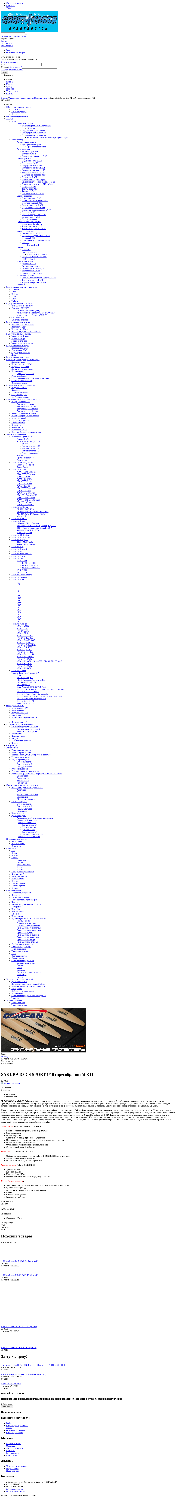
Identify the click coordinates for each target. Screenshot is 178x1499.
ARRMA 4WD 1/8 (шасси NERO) (31, 514)
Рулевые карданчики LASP (34, 214)
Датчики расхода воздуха (33, 268)
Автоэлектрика (23, 149)
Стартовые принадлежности (29, 972)
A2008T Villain (23, 476)
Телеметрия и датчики (21, 741)
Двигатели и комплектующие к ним (22, 785)
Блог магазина (12, 1453)
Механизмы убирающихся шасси (26, 904)
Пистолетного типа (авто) (28, 729)
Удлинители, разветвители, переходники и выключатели (36, 773)
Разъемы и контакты (20, 757)
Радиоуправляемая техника (34, 133)
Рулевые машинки (19, 769)
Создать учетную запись (12, 70)
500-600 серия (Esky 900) (28, 530)
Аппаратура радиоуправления (19, 724)
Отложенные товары (15, 52)
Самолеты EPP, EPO (20, 308)
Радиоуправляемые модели (34, 135)
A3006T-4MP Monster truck (28, 500)
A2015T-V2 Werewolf (26, 488)
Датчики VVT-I (29, 264)
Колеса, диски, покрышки (28, 441)
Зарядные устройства (20, 420)
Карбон (14, 858)
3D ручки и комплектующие (19, 107)
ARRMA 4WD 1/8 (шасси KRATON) (33, 511)
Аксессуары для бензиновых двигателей (35, 818)
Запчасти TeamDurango (21, 575)
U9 (18, 621)
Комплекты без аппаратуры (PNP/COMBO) (36, 313)
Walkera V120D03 (24, 659)
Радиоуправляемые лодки (17, 345)
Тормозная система (25, 275)
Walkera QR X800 (24, 647)
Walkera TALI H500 (25, 656)
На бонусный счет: (12, 1083)
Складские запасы (25, 123)
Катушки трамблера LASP (33, 168)
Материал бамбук (19, 876)
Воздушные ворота (19, 713)
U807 (19, 605)
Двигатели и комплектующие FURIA (28, 984)
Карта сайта (11, 1455)
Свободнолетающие (20, 397)
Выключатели (23, 776)
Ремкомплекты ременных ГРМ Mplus (38, 182)
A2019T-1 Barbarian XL (27, 495)
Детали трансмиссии (26, 231)
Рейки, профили (24, 865)
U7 (18, 593)
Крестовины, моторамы (27, 794)
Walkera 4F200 (23, 626)
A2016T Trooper (24, 490)
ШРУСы (25, 243)
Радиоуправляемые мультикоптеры (21, 287)
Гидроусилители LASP (32, 165)
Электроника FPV (19, 722)
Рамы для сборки (19, 376)
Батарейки (16, 425)
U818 (19, 617)
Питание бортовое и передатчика (26, 432)
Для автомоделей (24, 764)
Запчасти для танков (26, 544)
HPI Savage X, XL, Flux (27, 682)
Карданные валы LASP (32, 233)
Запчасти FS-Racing (20, 535)
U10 (18, 584)
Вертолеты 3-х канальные (22, 324)
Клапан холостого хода (32, 273)
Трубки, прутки (18, 886)
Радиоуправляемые (19, 392)
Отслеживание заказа (10, 59)
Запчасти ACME (18, 469)
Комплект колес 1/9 (30, 451)
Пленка (14, 881)
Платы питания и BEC (21, 364)
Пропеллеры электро (26, 939)
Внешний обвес (24, 439)
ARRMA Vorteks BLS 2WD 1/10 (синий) (19, 1326)
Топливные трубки (19, 951)
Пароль (4, 67)
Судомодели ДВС (19, 350)
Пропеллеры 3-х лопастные (29, 928)
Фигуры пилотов (19, 956)
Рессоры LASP (28, 212)
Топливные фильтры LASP (34, 228)
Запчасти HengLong (20, 540)
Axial (19, 675)
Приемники (16, 734)
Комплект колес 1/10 (31, 446)
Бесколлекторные (19, 801)
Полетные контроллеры (22, 369)
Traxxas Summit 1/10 (25, 701)
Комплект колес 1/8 (30, 448)
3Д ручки (31, 128)
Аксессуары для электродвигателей (27, 787)
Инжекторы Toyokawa (32, 224)
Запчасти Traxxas (19, 577)
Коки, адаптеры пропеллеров (24, 900)
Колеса (14, 902)
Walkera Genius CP (25, 635)
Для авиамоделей (24, 762)
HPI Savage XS (23, 685)
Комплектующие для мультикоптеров (22, 359)
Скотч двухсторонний (37, 254)
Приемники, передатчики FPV (25, 717)
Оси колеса (16, 914)
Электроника (12, 748)
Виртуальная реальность (17, 116)
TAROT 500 (22, 570)
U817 (19, 614)
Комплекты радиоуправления (24, 727)
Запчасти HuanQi (19, 549)
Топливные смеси (19, 1005)
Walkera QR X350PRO (26, 645)
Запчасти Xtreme (18, 670)
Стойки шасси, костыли (22, 944)
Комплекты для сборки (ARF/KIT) (32, 315)
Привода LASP (28, 238)
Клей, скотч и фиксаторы (22, 872)
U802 (19, 596)
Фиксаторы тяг (18, 958)
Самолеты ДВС (18, 317)
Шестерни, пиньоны (26, 799)
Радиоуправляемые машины (21, 98)
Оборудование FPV (15, 706)
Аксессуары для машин (21, 437)
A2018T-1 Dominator (26, 493)
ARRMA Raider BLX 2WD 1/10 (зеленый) (19, 1261)
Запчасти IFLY (17, 551)
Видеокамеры (17, 710)
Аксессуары (16, 841)
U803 (19, 598)
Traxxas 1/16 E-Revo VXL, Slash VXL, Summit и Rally (40, 689)
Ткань (19, 867)
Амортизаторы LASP (31, 198)
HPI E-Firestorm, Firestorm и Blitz (31, 680)
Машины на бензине (20, 336)
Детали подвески (24, 196)
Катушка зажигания (31, 271)
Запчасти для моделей (16, 434)
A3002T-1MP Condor (26, 497)
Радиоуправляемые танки (17, 357)
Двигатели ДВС (18, 815)
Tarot (13, 296)
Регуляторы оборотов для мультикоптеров (30, 378)
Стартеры (21, 970)
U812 (19, 607)
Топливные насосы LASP (33, 226)
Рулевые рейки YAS (31, 217)
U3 (18, 589)
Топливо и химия (14, 1000)
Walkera (14, 301)
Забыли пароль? (15, 67)
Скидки (9, 93)
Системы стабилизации (21, 380)
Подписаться (7, 1407)
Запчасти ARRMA (19, 507)
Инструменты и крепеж (16, 839)
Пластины (21, 860)
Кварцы (15, 743)
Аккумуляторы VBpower (28, 411)
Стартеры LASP (29, 186)
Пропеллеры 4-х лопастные (29, 930)
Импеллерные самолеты (22, 306)
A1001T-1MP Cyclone (26, 472)
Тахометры (21, 974)
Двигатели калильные (26, 822)
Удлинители (22, 783)
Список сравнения (14, 1432)
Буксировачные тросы (32, 144)
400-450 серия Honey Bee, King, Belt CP (34, 528)
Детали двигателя (24, 158)
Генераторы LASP (30, 163)
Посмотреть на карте (15, 1491)
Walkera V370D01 (24, 663)
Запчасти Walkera (19, 624)
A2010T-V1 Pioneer (25, 481)
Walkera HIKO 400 (25, 638)
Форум (9, 8)
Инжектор (26, 250)
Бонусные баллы (13, 1443)
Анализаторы (17, 427)
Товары (9, 119)
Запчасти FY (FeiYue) (20, 537)
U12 (18, 586)
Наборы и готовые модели (23, 991)
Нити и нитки (17, 879)
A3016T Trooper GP (25, 504)
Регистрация (12, 62)
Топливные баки (18, 949)
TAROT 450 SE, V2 (30, 565)
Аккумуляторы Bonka (26, 406)
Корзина (4, 41)
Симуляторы (11, 745)
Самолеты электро (19, 320)
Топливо (15, 998)
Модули (15, 738)
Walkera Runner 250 (25, 654)
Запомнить (8, 75)
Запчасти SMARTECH (21, 554)
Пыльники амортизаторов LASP (36, 210)
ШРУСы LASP (28, 259)
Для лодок (16, 895)
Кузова (20, 455)
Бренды (9, 86)
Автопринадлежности (26, 142)
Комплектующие (18, 112)
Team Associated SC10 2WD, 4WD (32, 687)
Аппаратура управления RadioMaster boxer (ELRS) (23, 1374)
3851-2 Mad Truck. (25, 542)
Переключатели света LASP (34, 156)
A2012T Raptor (23, 486)
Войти (4, 62)
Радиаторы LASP (29, 177)
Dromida (15, 289)
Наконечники (17, 911)
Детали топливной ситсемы (29, 221)
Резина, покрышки (30, 453)
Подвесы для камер (20, 366)
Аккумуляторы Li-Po (20, 402)
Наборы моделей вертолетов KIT (26, 331)
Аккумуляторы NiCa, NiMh (23, 413)
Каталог (9, 84)
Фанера (14, 888)
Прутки (20, 862)
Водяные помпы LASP (32, 161)
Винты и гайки (18, 844)
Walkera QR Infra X (25, 642)
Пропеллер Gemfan (25, 373)
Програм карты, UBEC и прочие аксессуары (31, 755)
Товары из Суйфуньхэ (26, 261)
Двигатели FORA (19, 981)
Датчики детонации (31, 266)
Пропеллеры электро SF (27, 942)
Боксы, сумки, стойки (26, 963)
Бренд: (4, 1054)
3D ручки (15, 109)
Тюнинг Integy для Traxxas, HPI (25, 673)
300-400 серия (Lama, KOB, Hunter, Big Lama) (37, 525)
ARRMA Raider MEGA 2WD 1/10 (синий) (19, 1275)
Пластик (15, 114)
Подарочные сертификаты (33, 130)
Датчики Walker (29, 154)
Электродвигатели (19, 383)
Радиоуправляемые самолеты (19, 303)
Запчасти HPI (17, 547)
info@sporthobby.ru (14, 1489)
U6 (18, 591)
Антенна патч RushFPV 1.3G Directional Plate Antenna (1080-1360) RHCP (33, 1365)
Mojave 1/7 (21, 516)
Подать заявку (12, 1468)
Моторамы (16, 907)
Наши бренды (12, 1471)
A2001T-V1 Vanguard (26, 474)
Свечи (19, 967)
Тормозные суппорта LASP (34, 282)
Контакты (10, 5)
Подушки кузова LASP (32, 203)
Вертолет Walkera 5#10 (11, 1384)
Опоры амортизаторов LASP (35, 200)
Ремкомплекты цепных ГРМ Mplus (37, 184)
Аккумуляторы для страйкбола (25, 416)
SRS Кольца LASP (30, 151)
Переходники (23, 778)
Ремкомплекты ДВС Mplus (34, 179)
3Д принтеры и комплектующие (36, 126)
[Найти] (26, 34)
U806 (19, 603)
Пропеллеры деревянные (28, 935)
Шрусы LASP (33, 245)
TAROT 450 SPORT (31, 568)
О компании (11, 1446)
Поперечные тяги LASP (32, 205)
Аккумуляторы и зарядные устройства (23, 399)
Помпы (20, 965)
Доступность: (7, 1061)
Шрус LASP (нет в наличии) (34, 257)
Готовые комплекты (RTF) (28, 310)
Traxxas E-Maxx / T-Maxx (28, 692)
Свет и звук (22, 460)
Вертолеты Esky (18, 327)
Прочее (20, 247)
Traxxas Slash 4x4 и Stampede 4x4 (31, 699)
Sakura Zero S (23, 467)
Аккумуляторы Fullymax (27, 409)
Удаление (21, 285)
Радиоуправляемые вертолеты (19, 322)
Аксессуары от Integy (26, 703)
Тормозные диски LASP (32, 280)
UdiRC (14, 299)
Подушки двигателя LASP (33, 175)
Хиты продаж (12, 91)
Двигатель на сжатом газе (28, 837)
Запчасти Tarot (17, 558)
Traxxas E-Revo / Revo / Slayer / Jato (32, 694)
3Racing (4, 1056)
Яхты (13, 355)
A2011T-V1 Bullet (24, 483)
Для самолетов (28, 829)
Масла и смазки (18, 1003)
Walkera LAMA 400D (26, 640)
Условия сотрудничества (17, 1466)
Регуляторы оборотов (20, 759)
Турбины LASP (29, 191)
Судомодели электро (20, 352)
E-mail (4, 64)
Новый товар (17, 140)
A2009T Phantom (24, 479)
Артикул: (5, 1059)
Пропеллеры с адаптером (28, 937)
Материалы (11, 848)
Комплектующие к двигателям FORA (28, 986)
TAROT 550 (22, 572)
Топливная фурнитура (21, 946)
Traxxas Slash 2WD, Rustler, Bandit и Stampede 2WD (39, 696)
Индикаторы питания (21, 752)
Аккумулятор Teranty (26, 404)
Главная (9, 82)
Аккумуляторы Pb (19, 418)
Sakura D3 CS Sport (25, 465)
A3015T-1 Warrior (24, 502)
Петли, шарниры (18, 916)
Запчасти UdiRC (18, 579)
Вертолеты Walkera (19, 329)
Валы (19, 792)
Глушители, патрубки (21, 893)
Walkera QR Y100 (24, 649)
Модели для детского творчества (20, 385)
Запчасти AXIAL (19, 518)
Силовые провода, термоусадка (25, 771)
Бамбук (14, 855)
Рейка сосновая (18, 883)
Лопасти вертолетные (26, 923)
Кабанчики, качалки (20, 897)
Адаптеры (21, 790)
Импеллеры (22, 811)
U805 (19, 600)
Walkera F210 (22, 633)
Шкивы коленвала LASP (33, 193)
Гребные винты (23, 921)
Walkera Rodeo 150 (25, 652)
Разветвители (23, 780)
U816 (19, 612)
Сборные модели (19, 395)
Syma (13, 292)
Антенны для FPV (19, 708)
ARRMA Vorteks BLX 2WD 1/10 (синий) (19, 1347)
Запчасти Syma (18, 556)
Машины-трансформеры (22, 343)
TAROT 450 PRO (29, 563)
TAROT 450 (22, 561)
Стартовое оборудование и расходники (28, 996)
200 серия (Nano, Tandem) (28, 523)
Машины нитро (18, 338)
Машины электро (42, 98)
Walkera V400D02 (24, 666)
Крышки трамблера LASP (33, 170)
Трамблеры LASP (30, 189)
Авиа (13, 121)
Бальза (14, 853)
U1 (18, 582)
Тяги (13, 953)
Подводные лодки (19, 348)
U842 (19, 619)
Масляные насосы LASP (33, 172)
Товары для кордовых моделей (19, 979)
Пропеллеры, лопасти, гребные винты (28, 918)
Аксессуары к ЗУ (19, 430)
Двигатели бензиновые (27, 820)
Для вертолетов (29, 827)
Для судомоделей (24, 766)
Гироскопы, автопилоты (22, 750)
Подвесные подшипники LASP (36, 236)
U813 (19, 610)
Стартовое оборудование (22, 960)
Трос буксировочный (36, 147)
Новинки (10, 89)
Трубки (20, 869)
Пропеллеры (17, 371)
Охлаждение (22, 797)
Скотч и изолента (29, 252)
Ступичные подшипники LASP (36, 240)
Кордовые (15, 390)
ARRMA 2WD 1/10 (25, 509)
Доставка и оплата (14, 3)
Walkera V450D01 (24, 668)
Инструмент (16, 846)
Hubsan (14, 294)
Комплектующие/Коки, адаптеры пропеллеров (48, 137)
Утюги (20, 977)
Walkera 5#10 (22, 628)
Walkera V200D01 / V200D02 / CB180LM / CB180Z (39, 661)
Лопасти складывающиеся (28, 925)
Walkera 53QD (23, 631)
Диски (25, 444)
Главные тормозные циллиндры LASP (39, 278)
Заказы (9, 50)
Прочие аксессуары (25, 458)
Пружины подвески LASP (33, 207)
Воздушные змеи (19, 388)
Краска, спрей (17, 874)
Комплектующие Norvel (32, 834)
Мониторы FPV (18, 715)
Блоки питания (18, 423)
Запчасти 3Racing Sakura (22, 462)
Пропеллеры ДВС (25, 932)
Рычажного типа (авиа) (27, 731)
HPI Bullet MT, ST (25, 677)
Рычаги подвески (29, 219)
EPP (13, 851)
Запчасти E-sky (18, 521)
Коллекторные (17, 813)
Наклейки (15, 909)
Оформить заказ (8, 43)
